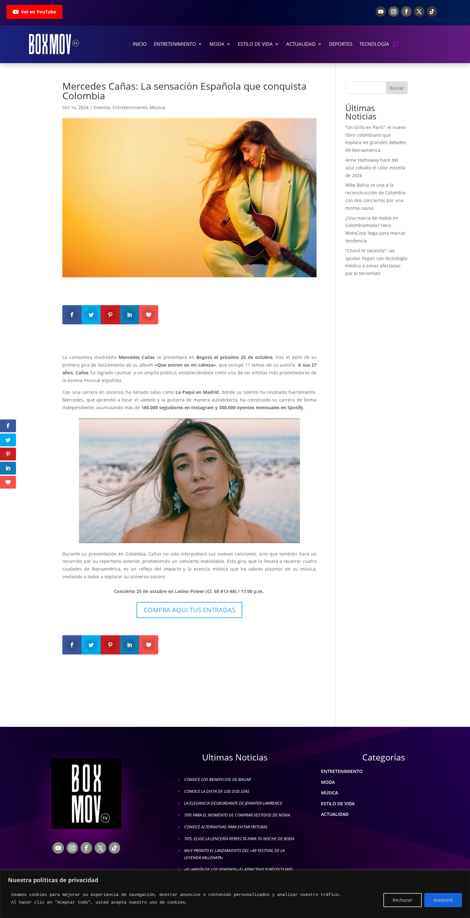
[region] (235, 894)
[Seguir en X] (419, 11)
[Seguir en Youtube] (381, 11)
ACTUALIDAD (335, 814)
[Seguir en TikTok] (432, 11)
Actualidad (301, 44)
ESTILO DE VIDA (338, 803)
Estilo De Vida (255, 44)
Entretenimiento (175, 44)
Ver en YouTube (38, 12)
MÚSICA (329, 793)
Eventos (102, 107)
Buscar (396, 88)
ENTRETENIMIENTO (342, 771)
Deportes (340, 44)
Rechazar (402, 900)
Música (157, 107)
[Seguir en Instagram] (393, 11)
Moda (216, 44)
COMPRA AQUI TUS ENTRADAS (189, 609)
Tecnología (374, 44)
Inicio (140, 44)
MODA (328, 782)
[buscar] (395, 44)
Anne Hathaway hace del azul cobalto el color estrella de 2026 (375, 167)
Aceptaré (443, 900)
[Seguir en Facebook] (406, 11)
